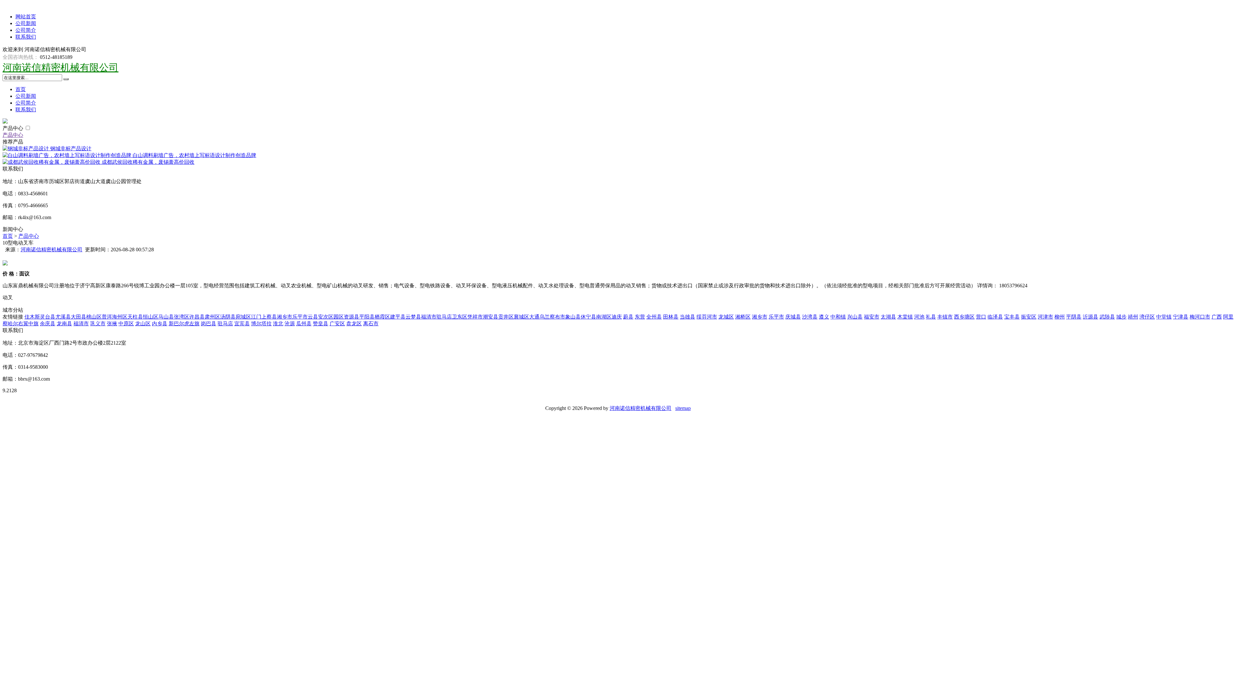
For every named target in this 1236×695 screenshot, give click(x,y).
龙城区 (726, 317)
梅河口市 (1200, 317)
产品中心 (13, 128)
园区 (338, 317)
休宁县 (588, 317)
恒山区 (150, 317)
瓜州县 (304, 323)
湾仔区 (1147, 317)
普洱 (107, 317)
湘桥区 (743, 317)
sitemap (683, 408)
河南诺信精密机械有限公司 (60, 67)
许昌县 (197, 317)
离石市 (371, 323)
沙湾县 (810, 317)
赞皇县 (320, 323)
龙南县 (64, 323)
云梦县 (413, 317)
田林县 (671, 317)
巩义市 (98, 323)
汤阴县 (228, 317)
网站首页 (25, 16)
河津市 (1045, 317)
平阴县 (1074, 317)
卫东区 (459, 317)
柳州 (1059, 317)
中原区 (126, 323)
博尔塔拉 (261, 323)
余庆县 (47, 323)
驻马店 (444, 317)
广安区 (337, 323)
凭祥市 (475, 317)
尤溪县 (63, 317)
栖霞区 (382, 317)
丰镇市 (945, 317)
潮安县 (490, 317)
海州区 (119, 317)
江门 (256, 317)
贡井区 (506, 317)
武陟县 (1107, 317)
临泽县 (995, 317)
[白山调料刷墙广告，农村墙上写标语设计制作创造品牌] (68, 155)
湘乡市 (284, 317)
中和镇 (838, 317)
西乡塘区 (964, 317)
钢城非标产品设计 (70, 148)
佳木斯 (32, 317)
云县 (313, 317)
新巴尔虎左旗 (184, 323)
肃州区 (212, 317)
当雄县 (687, 317)
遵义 (824, 317)
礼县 (931, 317)
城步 (1121, 317)
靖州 (1133, 317)
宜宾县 (242, 323)
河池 (919, 317)
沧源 (290, 323)
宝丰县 (1012, 317)
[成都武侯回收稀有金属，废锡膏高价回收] (52, 162)
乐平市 (300, 317)
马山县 (166, 317)
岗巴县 (208, 323)
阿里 (1228, 317)
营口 (981, 317)
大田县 (78, 317)
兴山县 (855, 317)
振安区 (1028, 317)
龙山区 (143, 323)
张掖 (112, 323)
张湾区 (181, 317)
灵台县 (47, 317)
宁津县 (1180, 317)
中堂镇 (1164, 317)
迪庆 (617, 317)
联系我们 (25, 37)
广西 (1217, 317)
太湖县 (888, 317)
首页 (20, 89)
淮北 (278, 323)
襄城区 (521, 317)
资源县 (351, 317)
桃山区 (94, 317)
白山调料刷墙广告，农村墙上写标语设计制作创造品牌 (194, 155)
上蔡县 (269, 317)
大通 (534, 317)
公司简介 (25, 30)
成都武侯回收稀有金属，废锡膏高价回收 (148, 162)
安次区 (325, 317)
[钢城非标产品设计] (26, 148)
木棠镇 (905, 317)
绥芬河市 (707, 317)
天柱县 (135, 317)
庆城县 (793, 317)
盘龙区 (354, 323)
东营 (640, 317)
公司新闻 (25, 23)
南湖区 (604, 317)
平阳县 (367, 317)
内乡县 (159, 323)
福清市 (428, 317)
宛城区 (243, 317)
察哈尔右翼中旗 (21, 323)
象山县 (573, 317)
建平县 (398, 317)
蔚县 (628, 317)
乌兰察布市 (552, 317)
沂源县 (1090, 317)
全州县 (654, 317)
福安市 (871, 317)
